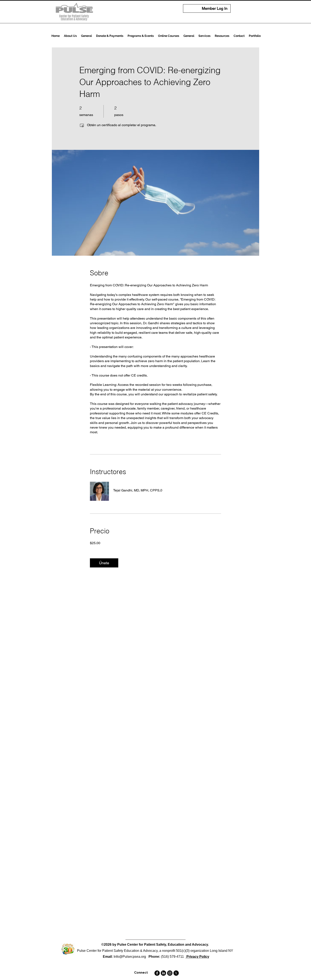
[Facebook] (157, 973)
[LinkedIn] (163, 973)
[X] (176, 973)
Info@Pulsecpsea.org (130, 956)
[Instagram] (169, 973)
